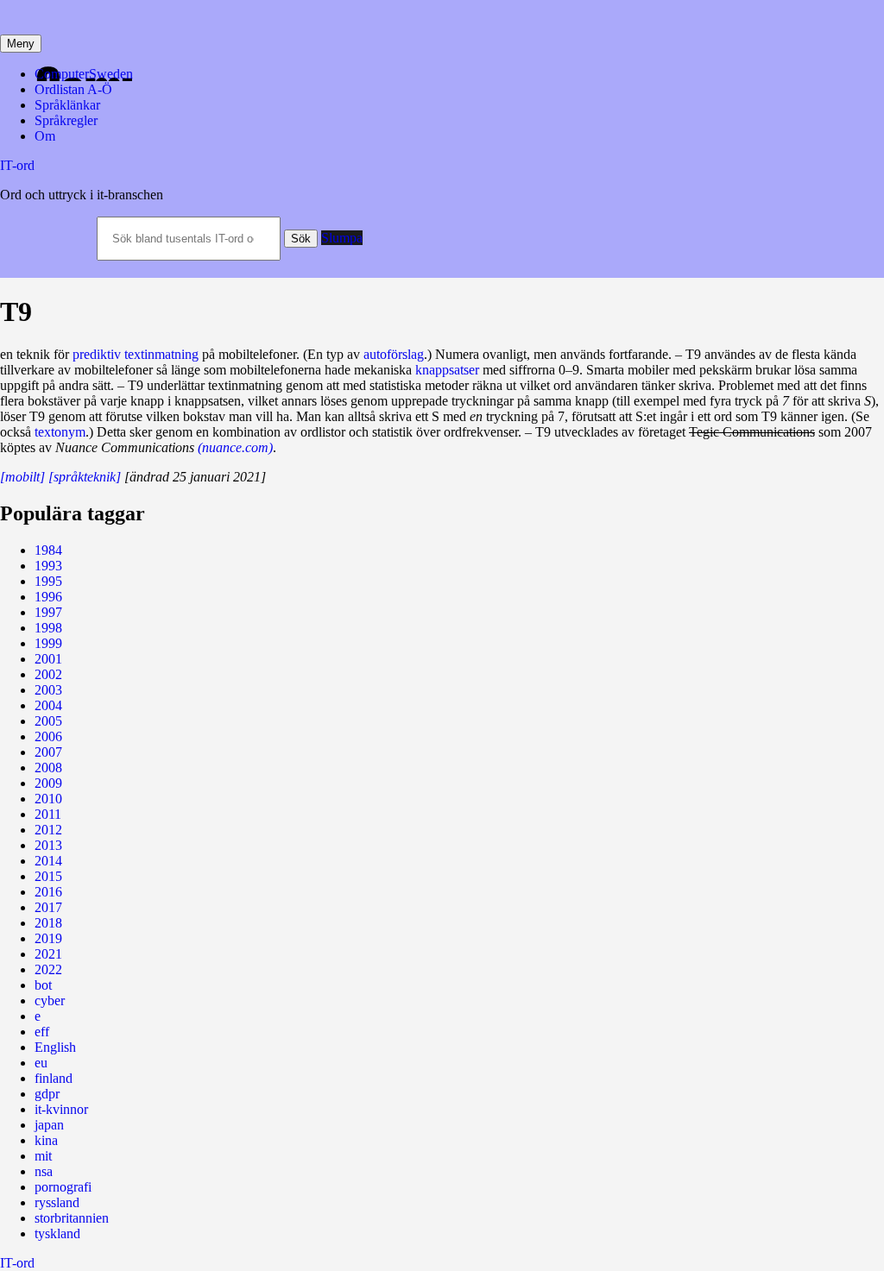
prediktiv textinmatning (136, 354)
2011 (48, 814)
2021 (48, 954)
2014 (48, 860)
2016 (48, 891)
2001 (48, 658)
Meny (21, 43)
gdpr (47, 1093)
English (55, 1047)
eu (41, 1062)
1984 (48, 550)
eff (42, 1031)
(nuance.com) (235, 447)
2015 (48, 876)
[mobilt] (22, 476)
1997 (48, 612)
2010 (48, 798)
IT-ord (17, 165)
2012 (48, 829)
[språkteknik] (84, 476)
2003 (48, 690)
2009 (48, 783)
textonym (60, 432)
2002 (48, 674)
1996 (48, 596)
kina (46, 1140)
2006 (48, 736)
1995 (48, 581)
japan (49, 1124)
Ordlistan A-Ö (73, 89)
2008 (48, 767)
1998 (48, 627)
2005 (48, 721)
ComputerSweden (84, 73)
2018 (48, 922)
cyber (50, 1000)
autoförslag (393, 354)
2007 (48, 752)
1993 (48, 565)
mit (43, 1155)
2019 (48, 938)
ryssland (57, 1202)
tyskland (57, 1233)
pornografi (63, 1187)
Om (45, 136)
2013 (48, 845)
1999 (48, 643)
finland (54, 1078)
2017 (48, 907)
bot (43, 985)
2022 (48, 969)
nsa (44, 1171)
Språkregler (66, 120)
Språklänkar (67, 105)
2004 (48, 705)
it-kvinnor (61, 1109)
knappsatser (447, 369)
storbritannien (72, 1218)
